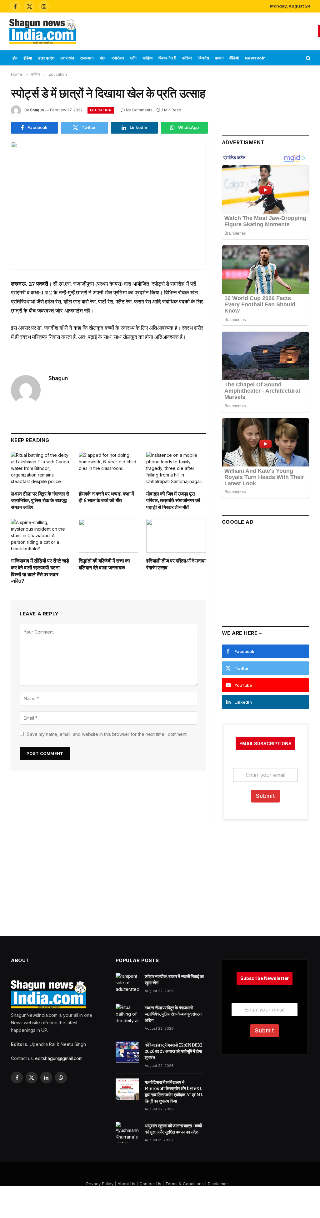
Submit (265, 796)
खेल (103, 57)
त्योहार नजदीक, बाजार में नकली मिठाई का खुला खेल (174, 980)
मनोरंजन (118, 57)
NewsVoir (255, 57)
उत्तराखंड (67, 57)
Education (101, 110)
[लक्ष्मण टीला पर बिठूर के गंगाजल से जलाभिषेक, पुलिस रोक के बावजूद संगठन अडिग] (41, 468)
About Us (126, 1183)
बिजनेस (203, 57)
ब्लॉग (133, 57)
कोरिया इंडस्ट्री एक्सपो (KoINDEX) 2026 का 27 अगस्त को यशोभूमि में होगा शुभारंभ (173, 1051)
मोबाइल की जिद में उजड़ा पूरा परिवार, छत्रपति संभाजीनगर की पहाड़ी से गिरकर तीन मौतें (173, 501)
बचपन (219, 57)
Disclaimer (218, 1183)
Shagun (37, 110)
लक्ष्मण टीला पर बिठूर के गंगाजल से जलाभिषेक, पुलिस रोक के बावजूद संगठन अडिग (40, 501)
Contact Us (150, 1183)
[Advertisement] (199, 30)
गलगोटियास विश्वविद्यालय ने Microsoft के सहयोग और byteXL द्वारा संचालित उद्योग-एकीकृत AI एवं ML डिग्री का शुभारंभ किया (174, 1091)
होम (15, 57)
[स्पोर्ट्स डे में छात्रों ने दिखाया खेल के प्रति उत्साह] (108, 205)
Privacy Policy (99, 1183)
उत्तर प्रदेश (46, 57)
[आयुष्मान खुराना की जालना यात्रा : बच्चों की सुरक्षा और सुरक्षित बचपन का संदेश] (127, 1132)
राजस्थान (86, 57)
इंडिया (27, 57)
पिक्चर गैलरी (167, 57)
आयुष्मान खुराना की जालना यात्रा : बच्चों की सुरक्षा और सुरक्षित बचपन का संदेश (173, 1129)
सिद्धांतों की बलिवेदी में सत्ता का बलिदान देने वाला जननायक (104, 564)
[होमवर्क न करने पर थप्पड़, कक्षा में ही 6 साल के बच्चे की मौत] (108, 468)
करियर (187, 57)
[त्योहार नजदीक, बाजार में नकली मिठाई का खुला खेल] (127, 983)
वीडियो (234, 57)
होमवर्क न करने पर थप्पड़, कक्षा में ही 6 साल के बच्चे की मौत (106, 497)
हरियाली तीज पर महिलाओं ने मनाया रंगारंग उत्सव (176, 564)
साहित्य (147, 57)
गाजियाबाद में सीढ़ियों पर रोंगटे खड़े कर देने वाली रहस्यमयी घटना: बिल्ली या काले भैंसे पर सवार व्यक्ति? (40, 571)
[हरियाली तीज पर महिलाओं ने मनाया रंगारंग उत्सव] (176, 536)
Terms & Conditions (184, 1183)
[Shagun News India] (42, 31)
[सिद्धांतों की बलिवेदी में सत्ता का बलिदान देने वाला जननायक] (108, 536)
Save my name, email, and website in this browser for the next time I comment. (107, 734)
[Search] (308, 58)
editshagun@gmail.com (58, 1058)
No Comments (139, 110)
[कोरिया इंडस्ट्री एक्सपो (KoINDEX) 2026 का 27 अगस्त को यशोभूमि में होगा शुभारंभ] (127, 1052)
